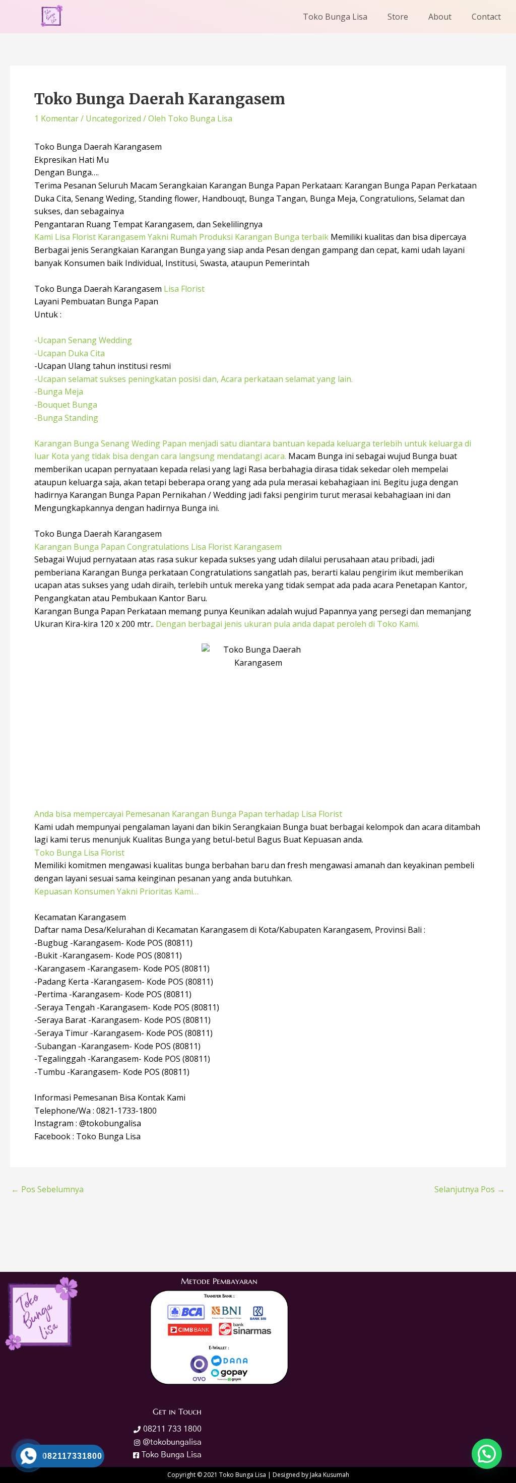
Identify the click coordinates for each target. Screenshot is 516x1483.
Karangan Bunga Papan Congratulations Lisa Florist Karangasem (158, 546)
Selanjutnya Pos (469, 1189)
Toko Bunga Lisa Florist (79, 852)
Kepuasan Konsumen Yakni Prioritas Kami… (116, 891)
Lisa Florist (184, 288)
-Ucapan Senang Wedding (83, 340)
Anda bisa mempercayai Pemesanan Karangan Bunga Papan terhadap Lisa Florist (188, 813)
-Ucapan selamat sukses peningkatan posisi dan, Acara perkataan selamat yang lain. (193, 378)
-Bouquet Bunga (65, 404)
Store (398, 16)
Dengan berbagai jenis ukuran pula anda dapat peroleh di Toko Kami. (286, 623)
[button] (487, 1454)
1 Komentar (56, 118)
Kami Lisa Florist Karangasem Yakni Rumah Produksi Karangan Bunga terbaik (181, 236)
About (440, 16)
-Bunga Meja (58, 391)
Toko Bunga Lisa (335, 16)
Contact (486, 16)
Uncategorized (113, 118)
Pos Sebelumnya (47, 1189)
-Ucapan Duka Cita (69, 353)
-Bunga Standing (66, 417)
